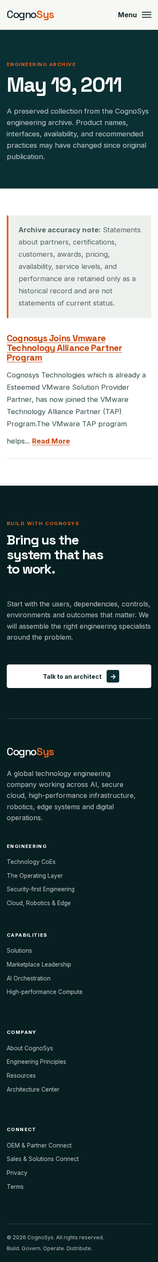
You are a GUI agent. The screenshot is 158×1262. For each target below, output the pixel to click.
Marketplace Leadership (39, 964)
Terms (15, 1186)
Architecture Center (33, 1089)
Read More (51, 441)
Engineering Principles (36, 1061)
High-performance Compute (45, 991)
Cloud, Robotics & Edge (39, 903)
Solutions (19, 950)
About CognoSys (30, 1048)
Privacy (17, 1172)
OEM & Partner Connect (39, 1145)
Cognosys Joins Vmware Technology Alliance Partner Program (64, 348)
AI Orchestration (29, 978)
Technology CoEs (31, 861)
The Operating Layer (35, 875)
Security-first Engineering (41, 889)
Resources (21, 1075)
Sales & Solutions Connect (43, 1159)
